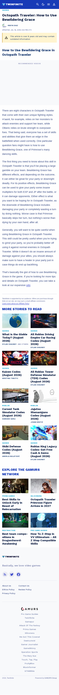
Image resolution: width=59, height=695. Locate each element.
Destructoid (29, 641)
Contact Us (24, 586)
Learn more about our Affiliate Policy (15, 303)
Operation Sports (29, 652)
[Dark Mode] (43, 4)
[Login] (54, 4)
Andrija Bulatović (11, 456)
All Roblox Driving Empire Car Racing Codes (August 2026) (43, 339)
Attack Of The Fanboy (29, 625)
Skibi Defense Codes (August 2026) (12, 450)
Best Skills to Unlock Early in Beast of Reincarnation (12, 504)
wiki (28, 285)
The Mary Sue (29, 656)
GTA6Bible (29, 671)
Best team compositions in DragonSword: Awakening (15, 538)
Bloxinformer (29, 667)
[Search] (37, 4)
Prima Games (29, 629)
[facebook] (18, 574)
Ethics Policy (8, 589)
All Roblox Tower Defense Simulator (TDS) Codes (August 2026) (43, 376)
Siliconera (29, 633)
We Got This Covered (29, 637)
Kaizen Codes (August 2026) (12, 373)
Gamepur (29, 622)
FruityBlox (29, 663)
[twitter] (12, 574)
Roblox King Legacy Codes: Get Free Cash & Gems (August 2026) (44, 451)
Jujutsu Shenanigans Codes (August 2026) (41, 413)
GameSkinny (30, 648)
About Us (6, 586)
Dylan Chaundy (9, 344)
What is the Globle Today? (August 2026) (14, 337)
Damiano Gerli (9, 419)
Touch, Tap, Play (29, 660)
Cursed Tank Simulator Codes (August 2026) (13, 412)
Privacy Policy (8, 593)
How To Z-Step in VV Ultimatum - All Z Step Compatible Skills (43, 538)
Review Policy (25, 589)
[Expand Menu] (48, 4)
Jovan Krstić (37, 422)
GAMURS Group (50, 678)
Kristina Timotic (10, 378)
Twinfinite (29, 618)
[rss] (5, 574)
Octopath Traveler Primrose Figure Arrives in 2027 (43, 503)
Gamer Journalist (29, 644)
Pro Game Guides (29, 614)
